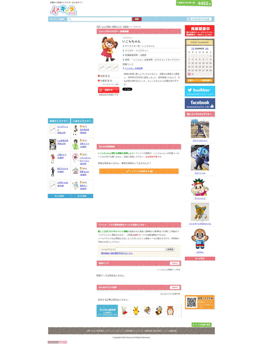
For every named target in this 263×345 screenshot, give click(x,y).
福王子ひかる (62, 169)
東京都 (60, 186)
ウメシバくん (200, 198)
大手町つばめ (62, 183)
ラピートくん (200, 173)
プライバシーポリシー (114, 331)
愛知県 (83, 133)
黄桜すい (83, 186)
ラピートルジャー (200, 140)
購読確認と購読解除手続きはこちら (117, 253)
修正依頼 (157, 331)
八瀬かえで (61, 155)
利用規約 (100, 331)
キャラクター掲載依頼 (143, 331)
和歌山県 (61, 133)
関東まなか (84, 172)
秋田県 (83, 189)
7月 (192, 48)
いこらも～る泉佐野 (134, 68)
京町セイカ (84, 144)
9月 (207, 48)
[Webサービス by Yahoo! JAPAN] (57, 342)
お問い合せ (90, 331)
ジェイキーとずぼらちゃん (200, 223)
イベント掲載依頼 (169, 331)
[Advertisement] (130, 8)
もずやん (200, 252)
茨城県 (83, 175)
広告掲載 (128, 331)
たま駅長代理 (62, 141)
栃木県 (83, 164)
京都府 (60, 158)
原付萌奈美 (84, 130)
